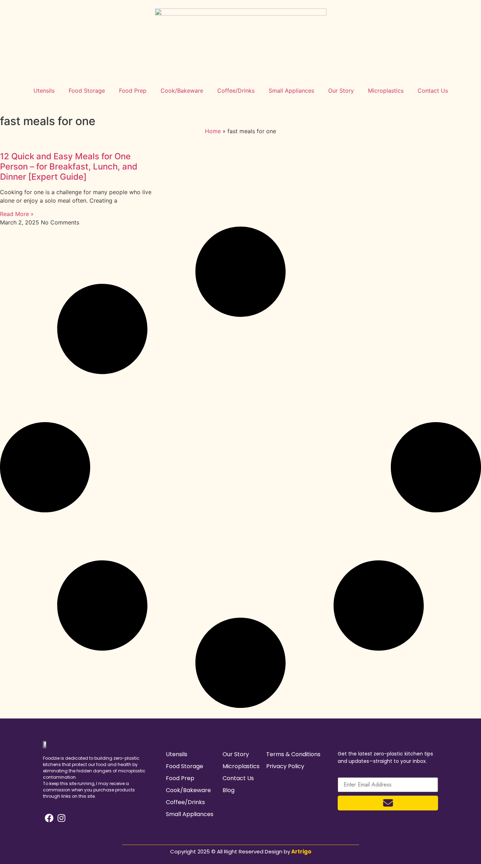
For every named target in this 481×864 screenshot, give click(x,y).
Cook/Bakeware (182, 90)
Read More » (17, 213)
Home (213, 131)
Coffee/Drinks (236, 90)
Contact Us (433, 90)
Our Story (341, 90)
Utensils (44, 90)
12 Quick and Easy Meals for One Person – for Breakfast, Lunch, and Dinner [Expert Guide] (68, 166)
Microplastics (386, 90)
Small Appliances (291, 90)
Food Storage (87, 90)
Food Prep (132, 90)
